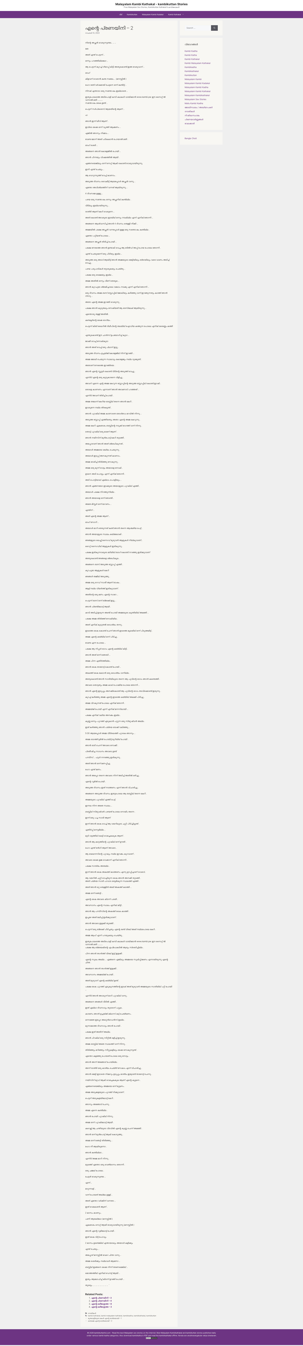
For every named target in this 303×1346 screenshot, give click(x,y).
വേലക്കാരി (190, 123)
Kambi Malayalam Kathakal (197, 63)
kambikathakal (139, 1316)
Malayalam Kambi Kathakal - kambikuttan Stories (151, 4)
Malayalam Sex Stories (195, 99)
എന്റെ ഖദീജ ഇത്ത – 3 (101, 1307)
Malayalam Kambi (193, 79)
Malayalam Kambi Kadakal (152, 14)
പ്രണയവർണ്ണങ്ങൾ (194, 119)
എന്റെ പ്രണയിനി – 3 (101, 1298)
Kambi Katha (191, 55)
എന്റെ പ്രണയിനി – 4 (101, 1301)
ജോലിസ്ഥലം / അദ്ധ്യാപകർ (198, 107)
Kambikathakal (192, 71)
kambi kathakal (94, 1316)
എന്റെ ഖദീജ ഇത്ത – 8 (101, 1304)
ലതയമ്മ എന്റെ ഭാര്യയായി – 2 (100, 1321)
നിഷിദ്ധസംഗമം (192, 115)
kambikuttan (151, 1316)
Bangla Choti (191, 138)
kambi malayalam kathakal (111, 1316)
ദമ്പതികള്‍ (92, 1313)
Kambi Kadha (191, 51)
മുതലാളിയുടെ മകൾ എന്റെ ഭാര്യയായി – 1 (105, 1318)
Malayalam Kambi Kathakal (197, 91)
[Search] (214, 28)
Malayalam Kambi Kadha (196, 87)
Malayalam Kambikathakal (197, 95)
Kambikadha (191, 67)
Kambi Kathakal (174, 14)
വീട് (120, 14)
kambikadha (128, 1316)
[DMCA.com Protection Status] (151, 1338)
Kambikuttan (132, 14)
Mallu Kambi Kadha (194, 103)
